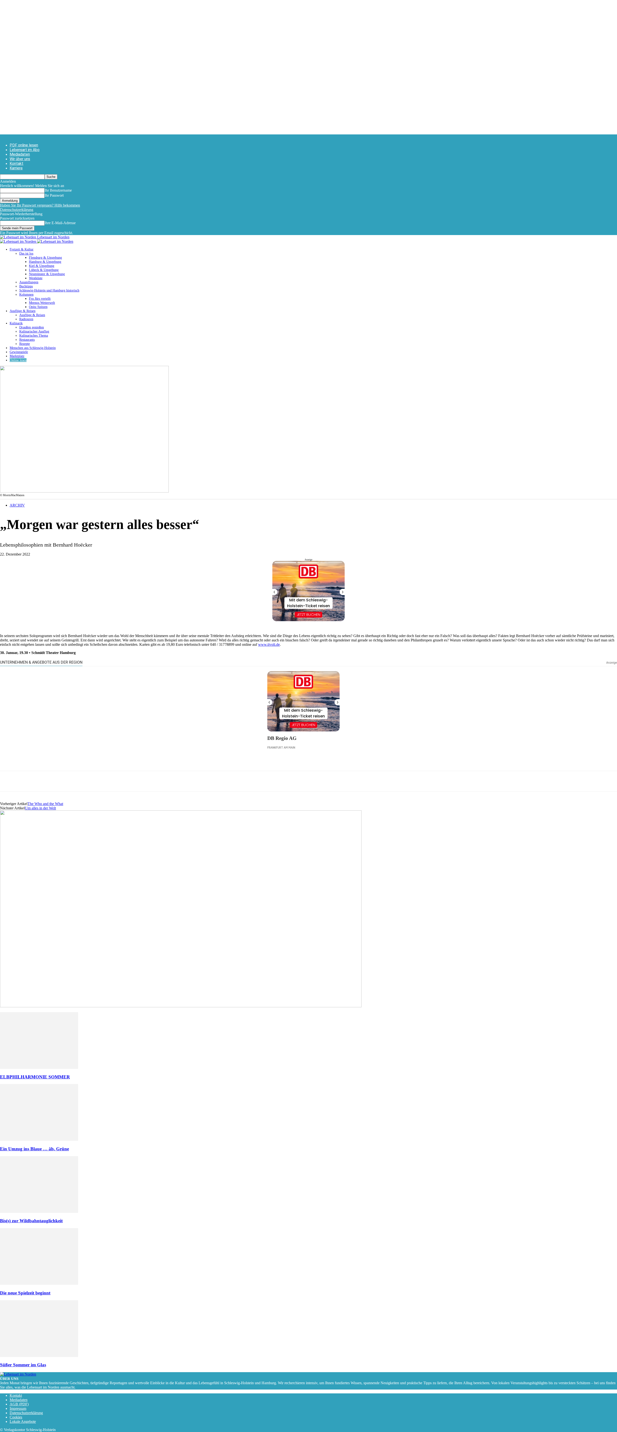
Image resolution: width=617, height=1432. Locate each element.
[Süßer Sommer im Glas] (39, 1356)
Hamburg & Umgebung (45, 262)
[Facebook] (8, 781)
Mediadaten (20, 154)
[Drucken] (60, 781)
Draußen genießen (31, 327)
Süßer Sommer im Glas (23, 1364)
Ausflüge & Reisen (22, 311)
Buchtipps (26, 286)
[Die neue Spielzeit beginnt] (39, 1283)
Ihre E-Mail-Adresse (60, 223)
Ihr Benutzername (58, 190)
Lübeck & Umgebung (44, 270)
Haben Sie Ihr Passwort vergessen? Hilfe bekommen (40, 205)
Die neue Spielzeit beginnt (25, 1292)
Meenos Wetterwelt (42, 303)
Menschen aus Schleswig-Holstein (33, 348)
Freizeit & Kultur (22, 249)
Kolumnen (26, 294)
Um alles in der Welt (40, 808)
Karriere (16, 168)
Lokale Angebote (23, 1421)
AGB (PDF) (19, 1404)
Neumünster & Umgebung (47, 274)
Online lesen (18, 360)
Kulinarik (16, 323)
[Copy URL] (77, 781)
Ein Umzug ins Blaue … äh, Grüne (34, 1148)
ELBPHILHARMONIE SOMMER (35, 1076)
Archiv (17, 505)
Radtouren (26, 319)
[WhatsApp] (25, 781)
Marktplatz (17, 356)
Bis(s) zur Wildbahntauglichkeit (31, 1220)
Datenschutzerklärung (16, 210)
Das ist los (26, 253)
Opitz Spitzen (38, 307)
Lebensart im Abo (25, 149)
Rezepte (24, 344)
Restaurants (27, 339)
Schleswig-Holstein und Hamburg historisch (49, 290)
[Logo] (18, 241)
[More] (95, 781)
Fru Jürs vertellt (40, 298)
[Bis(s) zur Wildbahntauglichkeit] (39, 1212)
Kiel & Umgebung (41, 266)
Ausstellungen (28, 282)
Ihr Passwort (54, 195)
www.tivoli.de (269, 644)
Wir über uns (20, 159)
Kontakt (16, 163)
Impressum (18, 1408)
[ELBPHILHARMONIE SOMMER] (39, 1067)
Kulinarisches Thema (33, 335)
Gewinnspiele (19, 352)
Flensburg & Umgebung (45, 257)
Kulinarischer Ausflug (34, 331)
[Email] (43, 781)
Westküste (35, 278)
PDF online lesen (24, 145)
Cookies (16, 1417)
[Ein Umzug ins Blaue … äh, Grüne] (39, 1139)
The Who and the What (45, 804)
